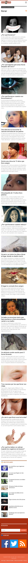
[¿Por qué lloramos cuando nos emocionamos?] (14, 86)
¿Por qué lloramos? (8, 35)
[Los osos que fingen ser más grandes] (4, 474)
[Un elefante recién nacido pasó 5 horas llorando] (14, 342)
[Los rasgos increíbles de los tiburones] (4, 494)
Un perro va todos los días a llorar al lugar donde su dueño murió (13, 255)
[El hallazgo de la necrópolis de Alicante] (4, 514)
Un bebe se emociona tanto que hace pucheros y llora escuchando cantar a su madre (13, 319)
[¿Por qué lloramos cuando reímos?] (14, 214)
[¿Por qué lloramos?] (14, 24)
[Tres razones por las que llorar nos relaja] (14, 373)
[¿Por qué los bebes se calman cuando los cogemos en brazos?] (14, 436)
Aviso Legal (3, 560)
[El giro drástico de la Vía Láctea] (4, 501)
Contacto (25, 560)
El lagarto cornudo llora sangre (12, 286)
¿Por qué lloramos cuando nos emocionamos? (12, 97)
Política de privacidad (18, 560)
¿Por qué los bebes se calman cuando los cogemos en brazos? (12, 448)
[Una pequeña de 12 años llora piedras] (14, 182)
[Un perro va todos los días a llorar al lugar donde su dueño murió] (14, 244)
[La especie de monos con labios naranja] (4, 481)
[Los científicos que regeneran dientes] (4, 468)
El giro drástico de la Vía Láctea (17, 499)
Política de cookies (9, 560)
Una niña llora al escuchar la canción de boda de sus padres (12, 130)
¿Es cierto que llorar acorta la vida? (14, 417)
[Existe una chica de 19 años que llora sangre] (14, 151)
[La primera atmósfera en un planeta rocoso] (4, 507)
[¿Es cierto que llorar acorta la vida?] (14, 407)
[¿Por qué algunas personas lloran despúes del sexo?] (14, 54)
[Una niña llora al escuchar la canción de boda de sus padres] (14, 119)
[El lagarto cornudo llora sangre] (14, 275)
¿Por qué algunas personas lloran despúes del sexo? (13, 66)
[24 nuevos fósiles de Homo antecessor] (4, 488)
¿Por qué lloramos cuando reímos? (13, 225)
